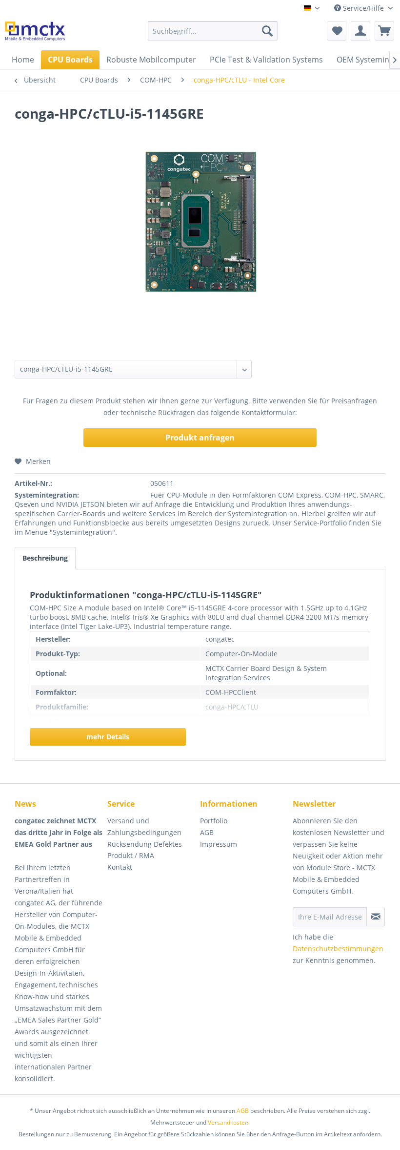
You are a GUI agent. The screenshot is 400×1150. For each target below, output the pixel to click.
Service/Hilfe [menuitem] (363, 8)
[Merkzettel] (336, 31)
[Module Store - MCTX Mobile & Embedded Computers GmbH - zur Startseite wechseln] (35, 33)
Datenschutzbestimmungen (338, 948)
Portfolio (213, 820)
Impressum (218, 844)
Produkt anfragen (200, 437)
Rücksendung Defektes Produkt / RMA (144, 849)
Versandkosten (228, 1122)
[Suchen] (267, 31)
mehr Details (107, 736)
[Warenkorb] (384, 31)
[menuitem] (213, 31)
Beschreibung (45, 558)
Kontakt (119, 867)
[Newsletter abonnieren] (375, 916)
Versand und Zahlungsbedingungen (144, 826)
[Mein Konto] (360, 31)
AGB (207, 832)
